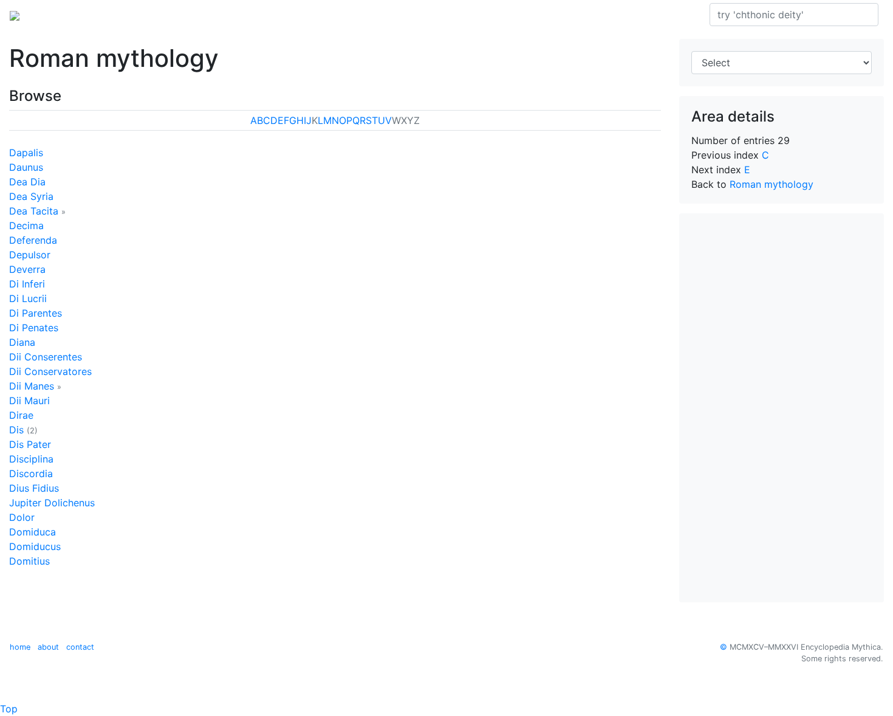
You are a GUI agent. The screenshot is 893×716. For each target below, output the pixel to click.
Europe (109, 15)
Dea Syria (31, 196)
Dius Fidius (34, 488)
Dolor (22, 517)
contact (80, 647)
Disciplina (31, 459)
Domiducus (35, 546)
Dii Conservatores (50, 371)
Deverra (27, 269)
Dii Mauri (29, 400)
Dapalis (26, 152)
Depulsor (29, 255)
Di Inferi (27, 284)
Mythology (58, 15)
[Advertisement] (781, 407)
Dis (16, 430)
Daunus (26, 167)
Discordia (31, 473)
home (20, 647)
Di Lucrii (28, 298)
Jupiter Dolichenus (52, 503)
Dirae (21, 415)
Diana (22, 342)
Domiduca (32, 532)
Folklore (247, 15)
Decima (26, 225)
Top (9, 709)
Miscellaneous (307, 15)
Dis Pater (30, 444)
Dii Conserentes (45, 357)
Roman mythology (177, 15)
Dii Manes (31, 386)
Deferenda (33, 240)
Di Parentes (35, 313)
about (48, 647)
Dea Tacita (33, 211)
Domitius (29, 561)
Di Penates (33, 328)
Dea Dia (27, 182)
